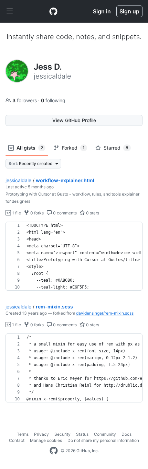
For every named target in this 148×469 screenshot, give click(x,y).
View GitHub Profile (74, 120)
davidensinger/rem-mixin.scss (105, 313)
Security (62, 434)
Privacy (41, 434)
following (53, 100)
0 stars (92, 212)
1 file (16, 212)
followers (25, 100)
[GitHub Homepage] (54, 450)
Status (82, 434)
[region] (74, 256)
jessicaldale (18, 180)
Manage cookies (46, 440)
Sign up (129, 11)
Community (105, 434)
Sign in (102, 11)
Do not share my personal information (103, 440)
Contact (16, 440)
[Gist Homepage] (53, 11)
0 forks (36, 212)
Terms (23, 434)
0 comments (64, 212)
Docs (126, 434)
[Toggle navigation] (10, 11)
